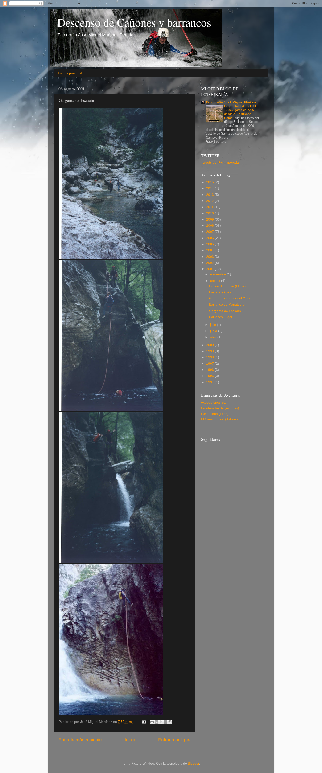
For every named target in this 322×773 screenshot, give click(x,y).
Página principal (70, 72)
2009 (210, 219)
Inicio (130, 739)
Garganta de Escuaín (225, 311)
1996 (210, 370)
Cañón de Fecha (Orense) (228, 286)
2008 (210, 225)
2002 (210, 263)
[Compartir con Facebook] (165, 722)
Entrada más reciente (80, 739)
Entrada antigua (174, 739)
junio (214, 331)
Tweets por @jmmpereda (220, 162)
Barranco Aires (220, 292)
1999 (210, 351)
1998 (210, 357)
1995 (210, 376)
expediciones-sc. (213, 402)
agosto (215, 280)
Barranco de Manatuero (227, 304)
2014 (210, 188)
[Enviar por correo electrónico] (152, 722)
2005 (210, 244)
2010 (210, 213)
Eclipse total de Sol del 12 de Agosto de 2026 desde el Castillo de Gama (240, 112)
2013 (210, 194)
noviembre (218, 274)
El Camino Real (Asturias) (220, 419)
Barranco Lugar (220, 317)
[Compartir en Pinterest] (170, 722)
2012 (210, 201)
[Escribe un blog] (156, 722)
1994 (210, 382)
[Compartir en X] (161, 722)
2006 (210, 238)
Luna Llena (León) (215, 414)
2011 (210, 207)
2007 (210, 231)
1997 (210, 363)
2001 (210, 269)
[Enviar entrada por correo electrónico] (143, 722)
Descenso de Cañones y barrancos (134, 22)
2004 (210, 250)
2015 (210, 182)
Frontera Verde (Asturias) (220, 408)
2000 (210, 345)
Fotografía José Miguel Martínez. (232, 102)
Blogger (193, 763)
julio (213, 325)
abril (213, 337)
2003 (210, 256)
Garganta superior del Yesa (229, 298)
